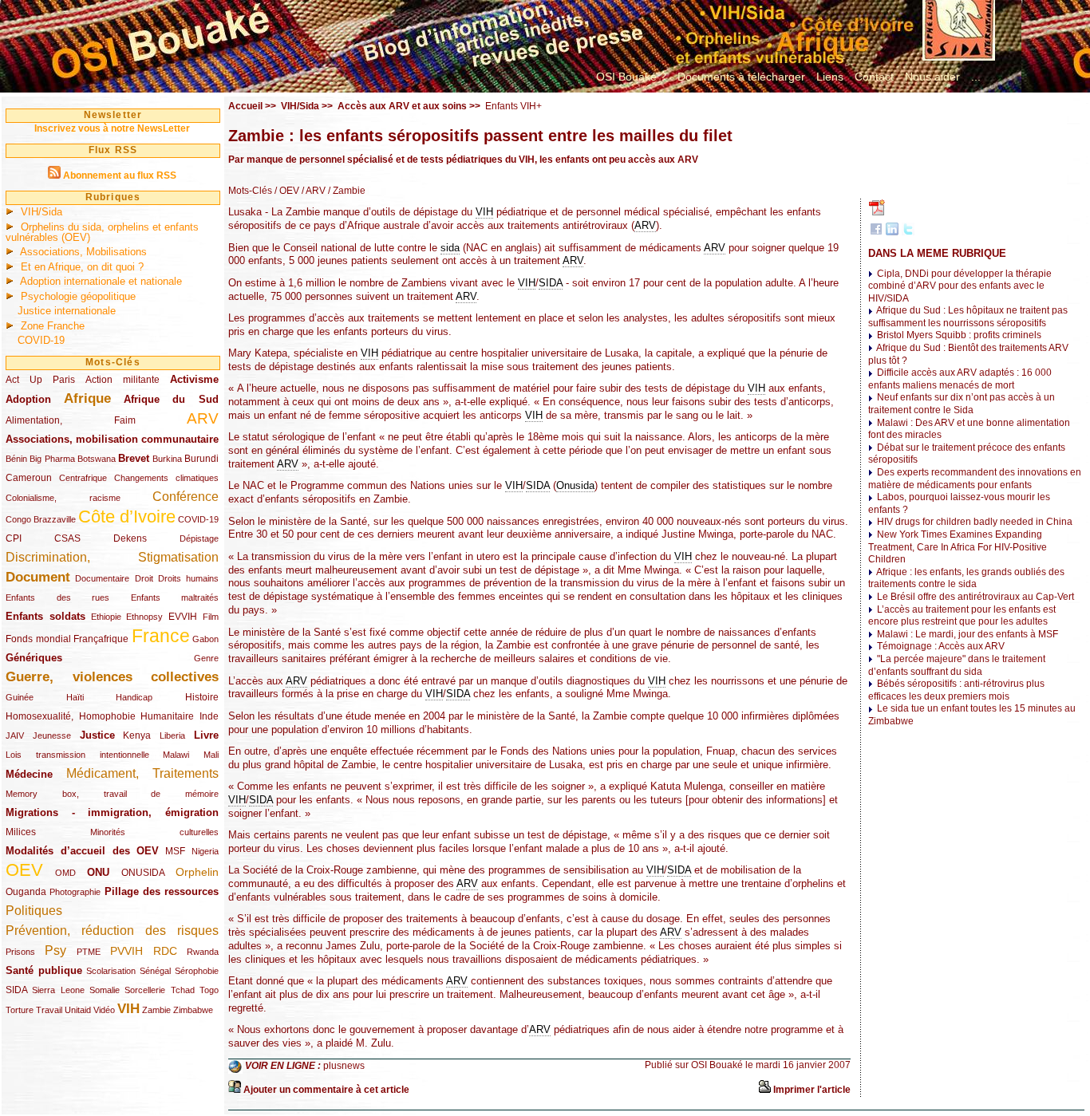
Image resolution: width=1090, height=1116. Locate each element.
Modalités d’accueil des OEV (82, 851)
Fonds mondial (38, 639)
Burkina (167, 458)
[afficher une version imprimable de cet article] (764, 1089)
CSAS (67, 538)
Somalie (104, 990)
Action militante (122, 379)
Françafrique (100, 639)
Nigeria (205, 851)
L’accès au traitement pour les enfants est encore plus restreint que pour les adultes (962, 616)
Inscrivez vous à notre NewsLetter (112, 128)
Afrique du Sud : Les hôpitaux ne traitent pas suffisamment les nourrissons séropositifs (968, 317)
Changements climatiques (166, 478)
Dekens (130, 538)
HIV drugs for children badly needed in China (974, 521)
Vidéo (104, 1010)
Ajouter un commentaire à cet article (326, 1089)
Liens (829, 76)
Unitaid (78, 1010)
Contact (874, 76)
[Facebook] (876, 232)
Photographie (75, 892)
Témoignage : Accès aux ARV (941, 646)
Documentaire (102, 578)
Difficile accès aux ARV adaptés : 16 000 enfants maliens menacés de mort (960, 379)
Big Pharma (52, 458)
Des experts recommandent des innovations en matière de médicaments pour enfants (974, 479)
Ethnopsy (144, 616)
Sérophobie (197, 971)
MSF (175, 851)
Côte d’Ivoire (127, 516)
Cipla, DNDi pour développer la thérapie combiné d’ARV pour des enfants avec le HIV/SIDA (960, 286)
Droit (144, 578)
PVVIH (126, 950)
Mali (211, 754)
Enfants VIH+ (513, 106)
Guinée (20, 697)
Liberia (172, 735)
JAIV (15, 735)
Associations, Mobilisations (83, 252)
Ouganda (26, 891)
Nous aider (932, 76)
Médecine (29, 774)
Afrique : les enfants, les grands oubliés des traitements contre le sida (966, 578)
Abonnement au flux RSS (119, 175)
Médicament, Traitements (142, 773)
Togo (209, 990)
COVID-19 (41, 340)
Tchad (183, 990)
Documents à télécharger (741, 76)
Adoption (28, 399)
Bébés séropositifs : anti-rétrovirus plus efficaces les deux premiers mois (956, 690)
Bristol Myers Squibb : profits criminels (959, 335)
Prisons (20, 951)
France (161, 635)
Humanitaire (167, 716)
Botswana (96, 458)
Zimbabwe (193, 1010)
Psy (55, 950)
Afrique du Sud (171, 399)
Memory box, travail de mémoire (112, 794)
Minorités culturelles (154, 832)
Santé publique (44, 970)
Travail (49, 1010)
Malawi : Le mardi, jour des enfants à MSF (967, 634)
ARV (203, 418)
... (976, 76)
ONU (98, 872)
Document (38, 577)
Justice (97, 735)
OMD (65, 872)
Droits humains (188, 578)
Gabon (205, 639)
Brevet (133, 458)
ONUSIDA (142, 872)
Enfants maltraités (175, 597)
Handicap (134, 697)
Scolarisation (111, 971)
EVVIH (182, 616)
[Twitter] (908, 232)
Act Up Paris (40, 379)
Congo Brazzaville (41, 519)
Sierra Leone (58, 990)
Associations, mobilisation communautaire (112, 439)
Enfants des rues (57, 597)
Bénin (16, 458)
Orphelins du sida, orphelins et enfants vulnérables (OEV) (102, 232)
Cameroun (29, 477)
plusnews (344, 1065)
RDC (165, 950)
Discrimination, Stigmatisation (112, 557)
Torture (20, 1010)
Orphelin (197, 872)
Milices (21, 832)
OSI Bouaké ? (631, 76)
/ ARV (312, 190)
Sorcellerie (144, 990)
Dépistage (199, 538)
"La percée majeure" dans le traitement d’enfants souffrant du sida (956, 665)
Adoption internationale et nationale (101, 281)
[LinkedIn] (892, 232)
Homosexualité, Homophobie (71, 716)
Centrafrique (83, 478)
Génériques (34, 658)
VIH (128, 1008)
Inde (209, 716)
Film (211, 616)
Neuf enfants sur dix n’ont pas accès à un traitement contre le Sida (961, 404)
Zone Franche (53, 326)
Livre (206, 735)
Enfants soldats (45, 616)
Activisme (194, 379)
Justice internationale (67, 311)
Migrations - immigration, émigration (112, 812)
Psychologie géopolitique (78, 296)
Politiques (34, 910)
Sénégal (155, 971)
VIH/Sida (41, 212)
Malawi (176, 754)
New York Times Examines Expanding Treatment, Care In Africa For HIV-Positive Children (957, 547)
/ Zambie (345, 190)
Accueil (245, 106)
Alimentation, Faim (71, 420)
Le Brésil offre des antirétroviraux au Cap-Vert (975, 596)
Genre (206, 658)
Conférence (185, 496)
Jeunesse (52, 735)
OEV (24, 870)
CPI (14, 538)
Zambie (156, 1010)
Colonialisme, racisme (63, 498)
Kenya (137, 735)
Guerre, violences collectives (112, 676)
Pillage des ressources (162, 891)
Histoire (202, 697)
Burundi (201, 458)
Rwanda (203, 951)
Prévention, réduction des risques (112, 930)
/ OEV (285, 190)
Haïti (75, 697)
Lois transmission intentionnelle (77, 754)
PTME (89, 951)
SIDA (16, 990)
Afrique (87, 398)
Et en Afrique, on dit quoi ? (82, 267)
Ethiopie (106, 616)
